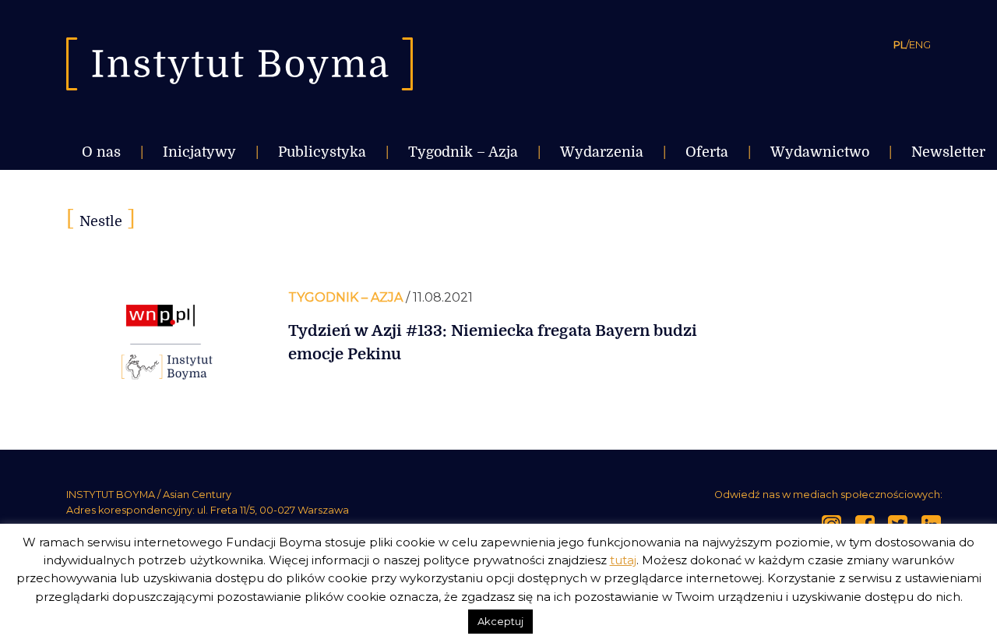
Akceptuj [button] (500, 621)
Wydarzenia (601, 152)
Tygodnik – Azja (463, 152)
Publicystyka (322, 152)
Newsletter (948, 152)
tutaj (623, 560)
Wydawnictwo (819, 152)
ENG (920, 44)
